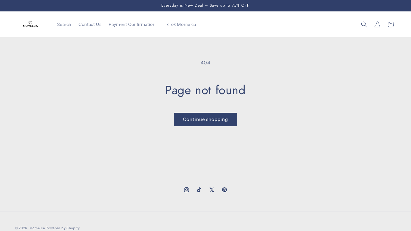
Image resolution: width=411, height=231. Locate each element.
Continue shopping (205, 119)
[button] (364, 24)
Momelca (37, 228)
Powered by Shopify (63, 228)
